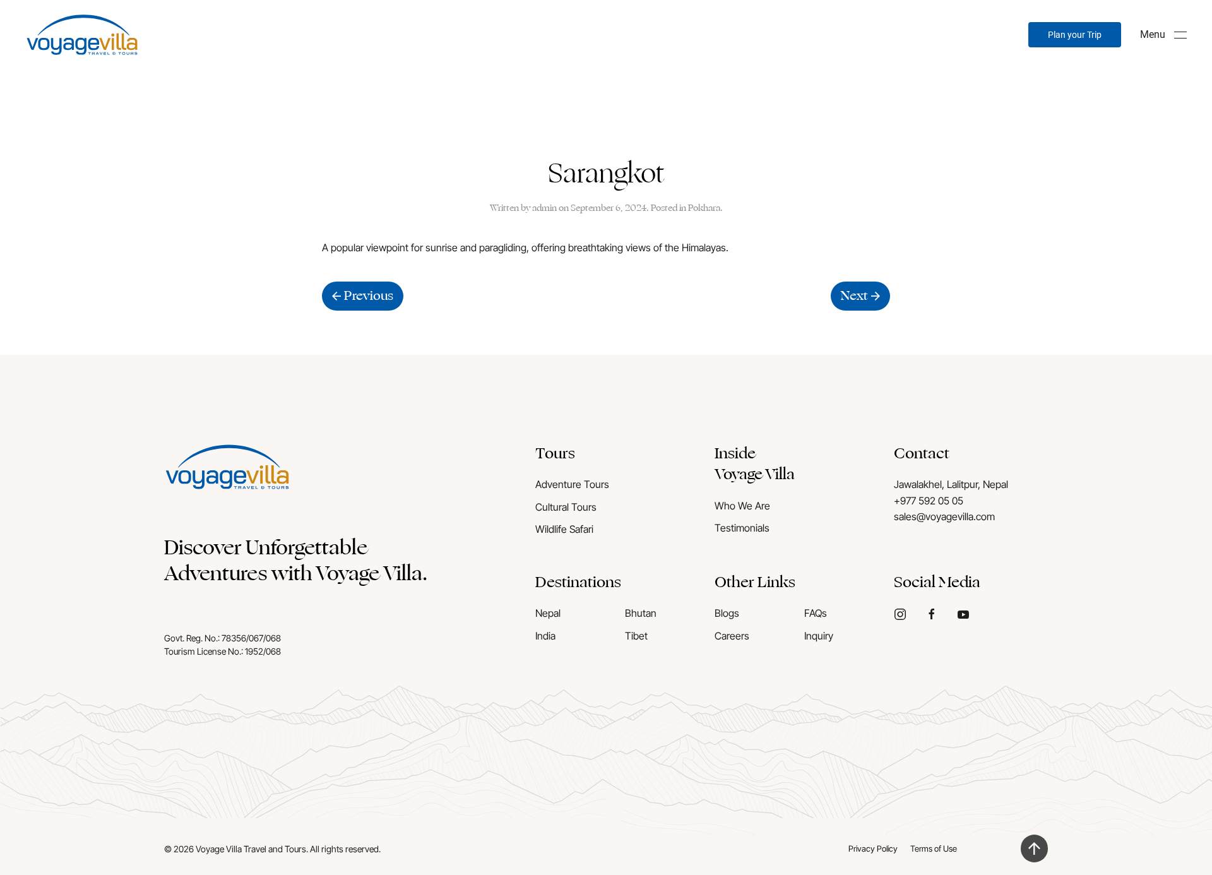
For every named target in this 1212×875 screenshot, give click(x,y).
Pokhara (704, 208)
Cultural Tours (566, 507)
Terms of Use (933, 848)
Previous (368, 296)
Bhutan (640, 613)
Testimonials (742, 527)
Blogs (727, 613)
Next (854, 296)
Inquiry (818, 635)
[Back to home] (82, 34)
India (545, 635)
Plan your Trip (1075, 35)
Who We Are (742, 505)
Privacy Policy (873, 848)
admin (544, 208)
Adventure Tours (572, 484)
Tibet (636, 635)
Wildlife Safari (564, 529)
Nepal (548, 613)
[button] (1163, 34)
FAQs (815, 613)
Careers (732, 635)
